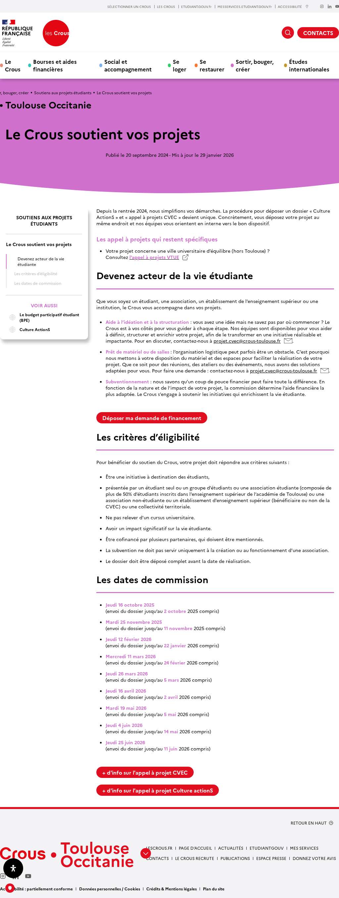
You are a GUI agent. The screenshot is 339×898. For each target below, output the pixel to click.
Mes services (304, 848)
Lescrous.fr (159, 848)
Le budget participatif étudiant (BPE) (49, 317)
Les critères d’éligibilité (35, 273)
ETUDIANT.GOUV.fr (196, 6)
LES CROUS (166, 6)
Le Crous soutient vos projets (39, 244)
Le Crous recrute (194, 858)
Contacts (157, 858)
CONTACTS (318, 32)
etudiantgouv (267, 848)
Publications (235, 858)
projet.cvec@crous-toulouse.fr (249, 341)
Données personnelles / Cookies (109, 888)
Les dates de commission (37, 283)
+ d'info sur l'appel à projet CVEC (145, 772)
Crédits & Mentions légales (171, 888)
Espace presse (271, 858)
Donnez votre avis (314, 858)
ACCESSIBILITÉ (290, 6)
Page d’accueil (195, 848)
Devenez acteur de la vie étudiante (41, 261)
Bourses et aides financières (55, 65)
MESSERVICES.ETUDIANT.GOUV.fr (245, 6)
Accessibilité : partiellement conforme (36, 888)
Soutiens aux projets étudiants (62, 92)
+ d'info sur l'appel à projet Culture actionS (157, 790)
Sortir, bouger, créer (254, 65)
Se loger (179, 65)
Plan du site (213, 888)
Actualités (230, 848)
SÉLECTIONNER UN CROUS (129, 6)
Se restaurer (212, 65)
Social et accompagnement (128, 65)
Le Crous (13, 65)
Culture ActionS (35, 329)
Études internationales (309, 65)
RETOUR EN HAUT (309, 823)
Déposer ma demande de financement (151, 417)
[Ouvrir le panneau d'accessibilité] (13, 868)
